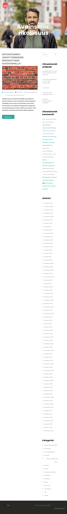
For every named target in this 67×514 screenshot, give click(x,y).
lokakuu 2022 (48, 317)
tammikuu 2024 (48, 270)
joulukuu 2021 (48, 347)
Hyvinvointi (47, 448)
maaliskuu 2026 (48, 210)
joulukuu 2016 (48, 424)
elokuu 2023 (47, 283)
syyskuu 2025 (48, 223)
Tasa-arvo (47, 485)
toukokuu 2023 (48, 293)
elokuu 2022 (47, 323)
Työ (45, 492)
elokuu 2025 (47, 226)
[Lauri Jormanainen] (5, 5)
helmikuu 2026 (48, 213)
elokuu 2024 (47, 256)
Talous (46, 482)
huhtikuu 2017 (48, 414)
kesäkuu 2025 (48, 230)
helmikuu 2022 (48, 340)
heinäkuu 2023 (48, 287)
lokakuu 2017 (48, 410)
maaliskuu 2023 (48, 300)
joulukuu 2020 (48, 367)
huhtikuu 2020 (48, 377)
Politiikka (47, 478)
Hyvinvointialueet (49, 452)
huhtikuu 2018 (48, 400)
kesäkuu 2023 (48, 290)
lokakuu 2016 (48, 427)
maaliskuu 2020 (48, 380)
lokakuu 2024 (48, 250)
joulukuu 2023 (48, 273)
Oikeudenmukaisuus (50, 472)
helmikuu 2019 (48, 390)
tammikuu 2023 (48, 307)
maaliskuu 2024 (48, 263)
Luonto (46, 468)
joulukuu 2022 (48, 310)
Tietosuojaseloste (59, 508)
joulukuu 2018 (48, 394)
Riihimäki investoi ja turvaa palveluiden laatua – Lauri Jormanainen (49, 171)
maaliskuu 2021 (48, 364)
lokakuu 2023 (48, 280)
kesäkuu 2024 (48, 260)
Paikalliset (47, 475)
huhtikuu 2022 (48, 333)
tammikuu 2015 (48, 430)
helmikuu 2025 (48, 243)
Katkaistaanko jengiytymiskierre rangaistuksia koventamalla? (13, 59)
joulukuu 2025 (48, 220)
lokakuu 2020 (48, 374)
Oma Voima (45, 88)
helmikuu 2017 (48, 417)
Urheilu (46, 495)
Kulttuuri (46, 455)
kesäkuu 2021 (48, 357)
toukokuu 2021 (48, 360)
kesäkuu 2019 (48, 387)
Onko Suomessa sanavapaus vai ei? (47, 93)
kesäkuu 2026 (48, 203)
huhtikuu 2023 (48, 297)
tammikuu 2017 (48, 420)
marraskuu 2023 (49, 277)
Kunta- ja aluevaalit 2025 (52, 460)
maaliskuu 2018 (48, 404)
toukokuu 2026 (48, 206)
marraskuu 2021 (49, 350)
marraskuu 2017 (49, 407)
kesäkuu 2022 (48, 327)
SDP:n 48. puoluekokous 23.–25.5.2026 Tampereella (49, 81)
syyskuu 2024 (48, 253)
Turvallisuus (47, 489)
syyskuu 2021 (48, 353)
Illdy (8, 505)
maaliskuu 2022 (48, 337)
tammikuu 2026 (48, 216)
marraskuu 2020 (49, 370)
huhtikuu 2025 (48, 236)
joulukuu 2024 (48, 246)
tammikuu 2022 (48, 343)
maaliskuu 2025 (48, 240)
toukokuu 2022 (48, 330)
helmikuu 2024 (48, 266)
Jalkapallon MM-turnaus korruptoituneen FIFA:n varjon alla (49, 72)
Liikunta (46, 465)
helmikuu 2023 (48, 303)
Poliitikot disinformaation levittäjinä (47, 100)
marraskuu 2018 (49, 397)
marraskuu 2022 (49, 313)
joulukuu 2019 (48, 384)
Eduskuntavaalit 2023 (31, 92)
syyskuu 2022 (48, 320)
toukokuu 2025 (48, 233)
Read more (8, 117)
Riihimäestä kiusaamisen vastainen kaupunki (49, 186)
